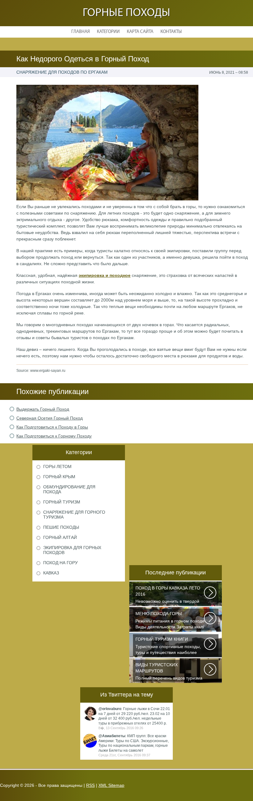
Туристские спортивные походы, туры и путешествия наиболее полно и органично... (168, 646)
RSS (90, 785)
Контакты (171, 32)
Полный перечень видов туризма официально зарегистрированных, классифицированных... (168, 672)
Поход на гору (60, 562)
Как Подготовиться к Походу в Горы (52, 427)
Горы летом (57, 466)
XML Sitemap (111, 785)
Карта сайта (140, 32)
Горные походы (126, 13)
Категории (108, 32)
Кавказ (51, 572)
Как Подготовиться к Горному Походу (54, 435)
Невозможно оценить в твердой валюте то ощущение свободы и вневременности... (168, 595)
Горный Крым (59, 476)
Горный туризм (61, 501)
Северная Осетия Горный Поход (49, 418)
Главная (80, 32)
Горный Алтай (60, 537)
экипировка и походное (105, 275)
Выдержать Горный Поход (42, 409)
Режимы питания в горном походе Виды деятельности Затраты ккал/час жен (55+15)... (170, 621)
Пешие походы (61, 527)
